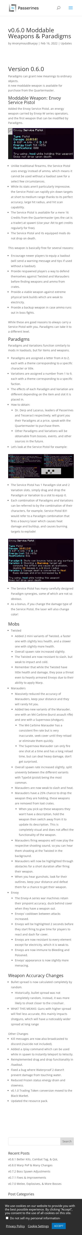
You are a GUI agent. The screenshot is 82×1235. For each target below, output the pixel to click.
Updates (66, 43)
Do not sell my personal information (35, 1218)
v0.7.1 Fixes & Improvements (27, 1177)
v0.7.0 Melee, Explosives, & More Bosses (35, 1184)
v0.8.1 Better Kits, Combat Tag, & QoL (33, 1159)
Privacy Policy (15, 1226)
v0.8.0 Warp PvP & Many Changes (30, 1165)
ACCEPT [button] (58, 1226)
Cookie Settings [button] (38, 1226)
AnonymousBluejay (25, 43)
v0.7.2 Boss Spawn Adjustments (29, 1171)
